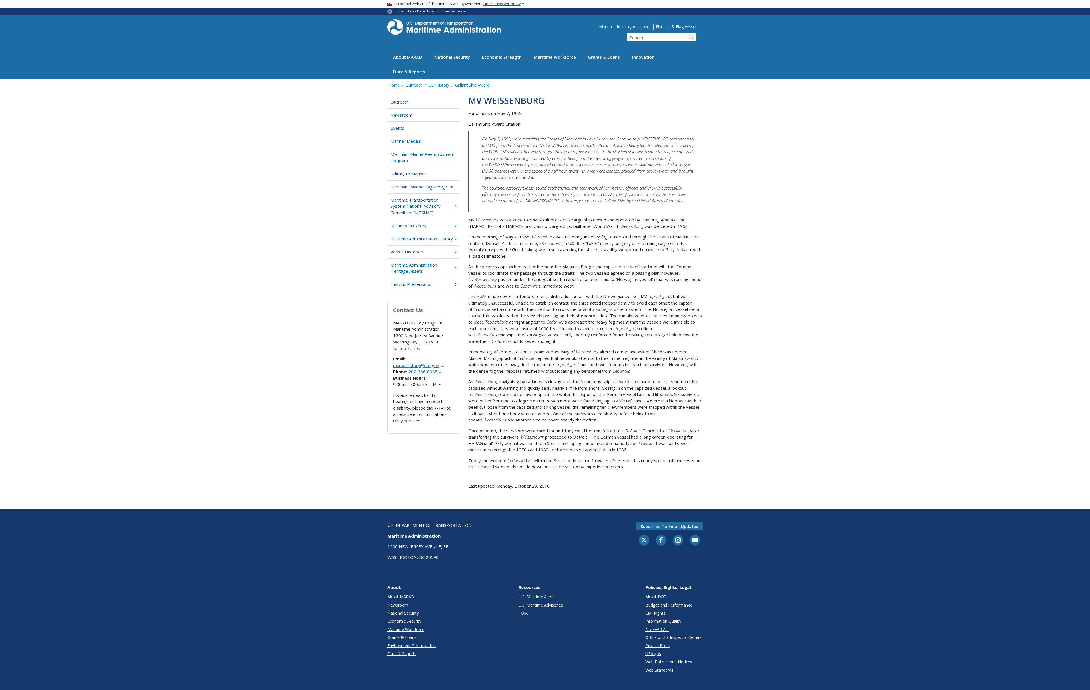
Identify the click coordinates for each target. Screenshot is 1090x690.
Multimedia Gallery (409, 225)
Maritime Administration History (422, 239)
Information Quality (663, 621)
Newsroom (401, 115)
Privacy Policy (657, 645)
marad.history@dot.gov (416, 365)
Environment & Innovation (411, 645)
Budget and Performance (668, 605)
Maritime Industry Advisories (625, 26)
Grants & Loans (604, 57)
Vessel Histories (407, 252)
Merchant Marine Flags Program (422, 187)
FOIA (523, 613)
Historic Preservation (412, 284)
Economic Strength (502, 57)
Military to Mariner (408, 174)
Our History (438, 85)
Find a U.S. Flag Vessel (676, 26)
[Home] (444, 28)
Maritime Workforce (555, 57)
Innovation (643, 57)
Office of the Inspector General (674, 637)
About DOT (655, 596)
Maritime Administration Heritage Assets (414, 268)
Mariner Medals (406, 141)
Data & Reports (409, 72)
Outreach (414, 85)
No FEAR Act (657, 629)
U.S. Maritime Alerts (537, 596)
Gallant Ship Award (472, 85)
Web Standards (659, 670)
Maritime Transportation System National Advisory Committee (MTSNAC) (416, 206)
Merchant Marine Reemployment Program (423, 157)
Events (397, 128)
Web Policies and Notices (668, 661)
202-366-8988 (422, 371)
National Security (452, 57)
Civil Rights (655, 613)
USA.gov (653, 653)
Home (394, 85)
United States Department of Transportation (430, 11)
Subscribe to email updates (669, 526)
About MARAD (407, 57)
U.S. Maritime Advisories (541, 605)
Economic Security (404, 621)
